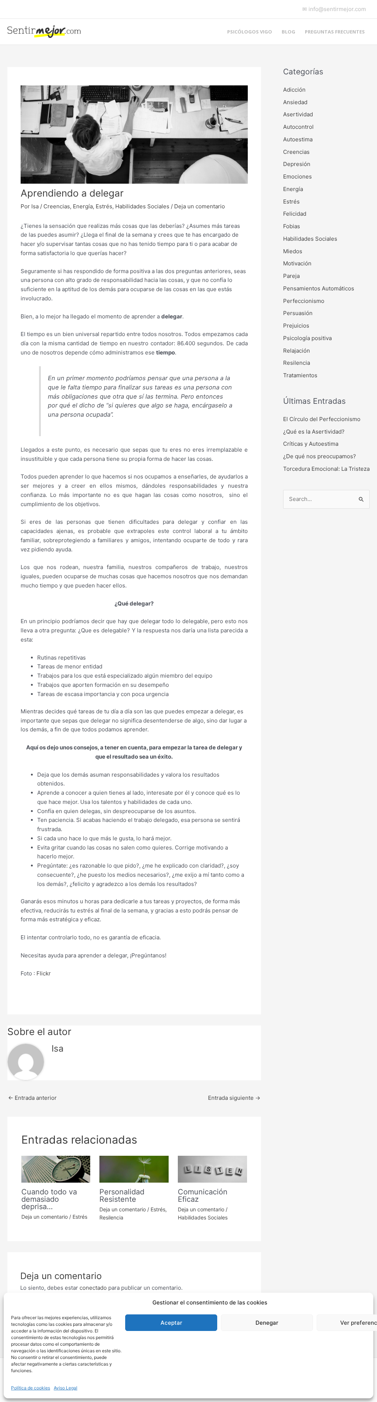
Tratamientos (300, 375)
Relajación (296, 350)
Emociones (297, 176)
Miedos (292, 251)
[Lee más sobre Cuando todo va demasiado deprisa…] (56, 1168)
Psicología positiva (307, 338)
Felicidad (294, 213)
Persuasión (298, 313)
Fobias (291, 226)
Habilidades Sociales (142, 206)
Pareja (291, 275)
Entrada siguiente (234, 1097)
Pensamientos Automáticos (318, 288)
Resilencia (111, 1217)
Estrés (104, 206)
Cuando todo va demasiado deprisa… (49, 1199)
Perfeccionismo (303, 300)
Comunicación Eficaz (203, 1195)
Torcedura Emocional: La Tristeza (326, 468)
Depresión (296, 163)
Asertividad (298, 114)
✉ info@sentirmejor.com (334, 9)
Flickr (43, 973)
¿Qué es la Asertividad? (314, 431)
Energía (83, 206)
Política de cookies (30, 1388)
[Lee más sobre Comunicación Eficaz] (212, 1168)
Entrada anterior (32, 1097)
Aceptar (171, 1322)
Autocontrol (298, 126)
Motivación (297, 263)
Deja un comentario (199, 206)
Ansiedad (295, 102)
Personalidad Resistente (121, 1195)
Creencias (56, 206)
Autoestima (298, 139)
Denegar (267, 1322)
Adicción (294, 89)
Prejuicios (296, 325)
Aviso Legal (65, 1388)
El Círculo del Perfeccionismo (321, 419)
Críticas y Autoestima (310, 443)
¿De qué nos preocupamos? (319, 456)
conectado (93, 1287)
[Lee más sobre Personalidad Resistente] (134, 1168)
